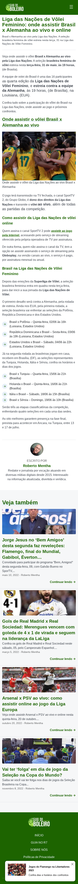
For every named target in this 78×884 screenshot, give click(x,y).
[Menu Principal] (71, 7)
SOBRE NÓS (39, 849)
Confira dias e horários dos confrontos (49, 875)
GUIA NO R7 (39, 842)
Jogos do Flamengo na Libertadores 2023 (49, 868)
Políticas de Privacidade (39, 857)
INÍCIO (39, 835)
